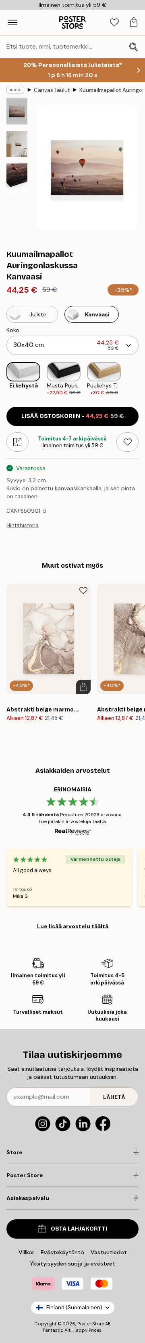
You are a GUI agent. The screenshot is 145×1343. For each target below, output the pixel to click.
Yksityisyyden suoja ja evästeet (72, 1263)
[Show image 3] (16, 178)
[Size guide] (17, 442)
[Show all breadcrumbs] (15, 90)
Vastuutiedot (109, 1252)
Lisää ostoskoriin (72, 416)
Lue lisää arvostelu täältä (72, 926)
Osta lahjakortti (79, 1228)
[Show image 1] (16, 111)
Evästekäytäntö (62, 1252)
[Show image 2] (16, 144)
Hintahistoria (22, 525)
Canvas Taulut (52, 90)
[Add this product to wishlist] (127, 442)
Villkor (26, 1252)
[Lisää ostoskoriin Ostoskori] (83, 687)
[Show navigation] (12, 22)
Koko (12, 330)
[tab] (114, 22)
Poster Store (90, 1324)
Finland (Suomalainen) (74, 1307)
